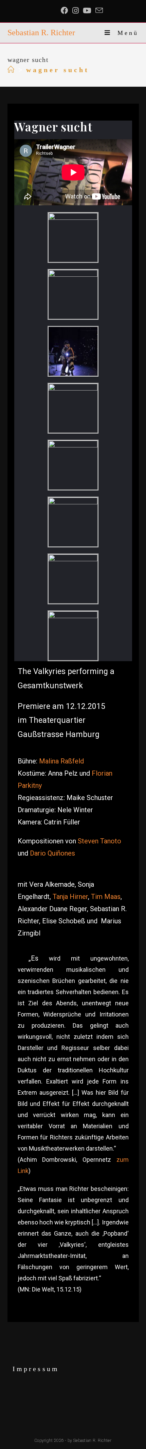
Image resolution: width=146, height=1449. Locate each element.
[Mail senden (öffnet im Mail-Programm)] (99, 10)
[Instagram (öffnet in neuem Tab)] (75, 10)
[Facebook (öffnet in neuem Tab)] (65, 10)
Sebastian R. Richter (41, 32)
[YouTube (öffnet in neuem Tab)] (87, 10)
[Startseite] (11, 70)
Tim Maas (106, 896)
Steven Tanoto (99, 841)
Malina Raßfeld (61, 761)
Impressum (36, 1368)
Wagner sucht (53, 126)
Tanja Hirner (70, 896)
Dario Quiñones (52, 853)
